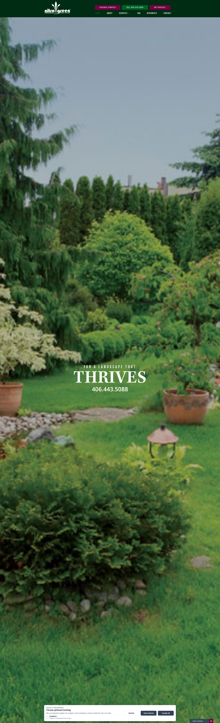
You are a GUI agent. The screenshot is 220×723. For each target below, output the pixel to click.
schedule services (108, 7)
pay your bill (160, 7)
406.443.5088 (110, 389)
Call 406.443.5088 (134, 7)
